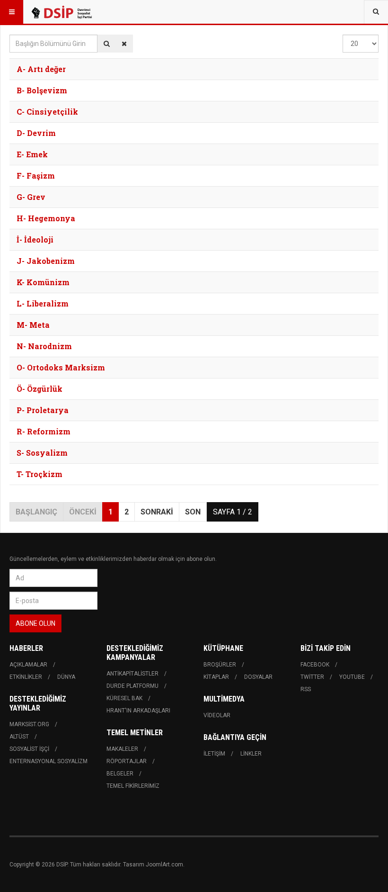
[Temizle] (124, 44)
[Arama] (106, 44)
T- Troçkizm (39, 474)
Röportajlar (126, 761)
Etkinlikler (25, 677)
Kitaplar (216, 677)
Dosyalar (258, 677)
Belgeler (119, 773)
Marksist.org (29, 724)
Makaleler (122, 749)
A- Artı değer (41, 69)
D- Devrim (36, 133)
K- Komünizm (43, 282)
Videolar (216, 715)
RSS (305, 689)
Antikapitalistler (132, 673)
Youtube (352, 677)
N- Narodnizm (44, 346)
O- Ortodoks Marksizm (61, 367)
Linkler (251, 753)
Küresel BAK (124, 698)
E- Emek (32, 154)
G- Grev (31, 197)
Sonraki (157, 511)
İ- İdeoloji (35, 239)
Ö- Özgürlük (39, 389)
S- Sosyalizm (42, 453)
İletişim (214, 753)
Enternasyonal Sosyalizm (48, 761)
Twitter (312, 677)
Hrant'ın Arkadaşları (138, 710)
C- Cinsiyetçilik (47, 112)
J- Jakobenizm (46, 261)
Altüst (19, 736)
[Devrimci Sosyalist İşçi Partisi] (61, 12)
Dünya (66, 677)
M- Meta (33, 325)
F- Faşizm (36, 175)
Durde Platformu (132, 686)
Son (193, 511)
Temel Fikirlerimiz (132, 786)
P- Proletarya (43, 410)
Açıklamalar (28, 664)
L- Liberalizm (43, 303)
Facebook (314, 664)
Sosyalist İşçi (29, 749)
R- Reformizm (44, 431)
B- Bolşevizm (42, 90)
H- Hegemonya (46, 218)
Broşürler (219, 664)
